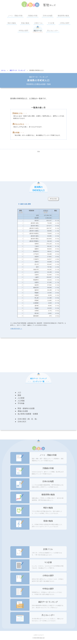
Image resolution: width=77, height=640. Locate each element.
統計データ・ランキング (17, 70)
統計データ (38, 31)
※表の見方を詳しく (16, 328)
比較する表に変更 (25, 204)
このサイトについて (38, 635)
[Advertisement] (38, 51)
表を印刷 (54, 198)
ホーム (3, 70)
